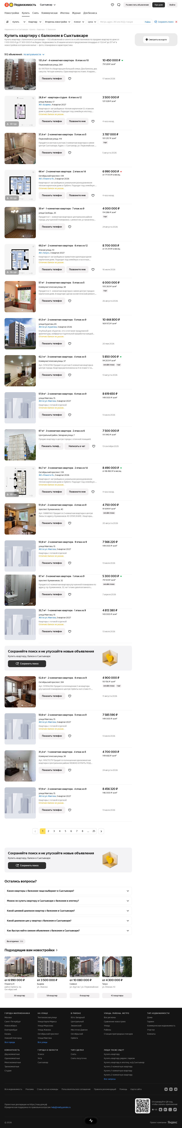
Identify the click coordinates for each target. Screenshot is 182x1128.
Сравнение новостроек (115, 1021)
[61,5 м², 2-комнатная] (22, 335)
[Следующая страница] (101, 831)
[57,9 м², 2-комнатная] (22, 409)
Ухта (40, 1058)
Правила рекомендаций (105, 1089)
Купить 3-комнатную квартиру (118, 1066)
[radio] (48, 831)
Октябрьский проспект (49, 176)
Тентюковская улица (47, 1017)
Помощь (123, 1089)
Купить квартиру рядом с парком (119, 1058)
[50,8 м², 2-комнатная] (22, 557)
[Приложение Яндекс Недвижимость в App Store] (160, 1109)
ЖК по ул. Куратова (48, 327)
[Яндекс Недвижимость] (20, 5)
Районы (107, 1030)
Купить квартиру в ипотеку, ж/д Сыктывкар (124, 1062)
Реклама (30, 1089)
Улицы (107, 1026)
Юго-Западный (78, 1017)
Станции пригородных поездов (118, 1034)
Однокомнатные (12, 1058)
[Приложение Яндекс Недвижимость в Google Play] (165, 1109)
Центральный (77, 1021)
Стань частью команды (47, 1089)
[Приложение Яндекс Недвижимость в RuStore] (175, 1109)
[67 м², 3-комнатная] (22, 446)
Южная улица (45, 250)
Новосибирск (11, 1026)
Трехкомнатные (12, 1066)
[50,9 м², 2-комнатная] (22, 730)
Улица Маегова (45, 1038)
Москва (8, 1017)
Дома (149, 1017)
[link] (172, 4)
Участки (151, 1030)
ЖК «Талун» (44, 253)
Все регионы (110, 1017)
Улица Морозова (45, 1026)
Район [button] (148, 22)
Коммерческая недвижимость (161, 1026)
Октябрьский (77, 1034)
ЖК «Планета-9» (46, 179)
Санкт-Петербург (13, 1021)
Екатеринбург (11, 1030)
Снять (73, 1054)
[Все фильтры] (7, 22)
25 (94, 831)
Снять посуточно (79, 1058)
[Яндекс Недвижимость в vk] (166, 1089)
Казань (8, 1034)
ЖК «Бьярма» (45, 104)
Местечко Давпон (79, 1030)
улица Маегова (45, 398)
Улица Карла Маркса (47, 1021)
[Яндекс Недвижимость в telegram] (175, 1089)
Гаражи (150, 1021)
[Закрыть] (176, 22)
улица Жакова (45, 102)
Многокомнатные (13, 1062)
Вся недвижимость (13, 1089)
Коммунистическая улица (51, 287)
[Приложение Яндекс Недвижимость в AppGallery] (170, 1109)
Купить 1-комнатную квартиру (118, 1071)
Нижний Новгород (13, 1038)
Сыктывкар (43, 1062)
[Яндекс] (172, 1122)
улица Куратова (46, 324)
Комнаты (151, 1034)
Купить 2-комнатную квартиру (118, 1075)
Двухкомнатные (12, 1054)
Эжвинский (76, 1026)
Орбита (74, 1038)
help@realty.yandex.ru (61, 1107)
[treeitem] (12, 13)
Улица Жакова (44, 1030)
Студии (8, 1071)
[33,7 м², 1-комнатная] (22, 626)
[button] (118, 4)
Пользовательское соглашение (76, 1089)
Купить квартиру (112, 1054)
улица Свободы (46, 213)
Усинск (41, 1054)
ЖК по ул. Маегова (47, 401)
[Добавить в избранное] (69, 78)
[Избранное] (112, 4)
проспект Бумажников (49, 509)
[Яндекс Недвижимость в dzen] (171, 1089)
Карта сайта (136, 1089)
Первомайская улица (48, 65)
